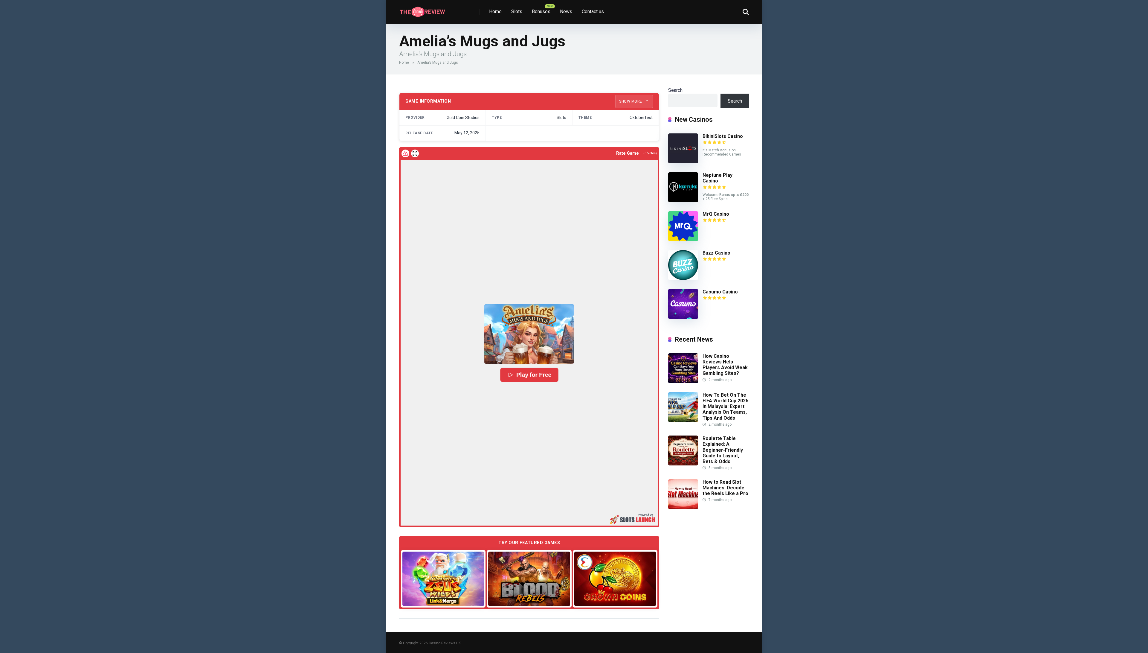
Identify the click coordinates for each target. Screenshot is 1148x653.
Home (495, 11)
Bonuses (541, 11)
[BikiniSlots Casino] (683, 162)
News (566, 11)
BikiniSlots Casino (723, 136)
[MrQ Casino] (683, 239)
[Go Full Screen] (415, 153)
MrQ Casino (716, 214)
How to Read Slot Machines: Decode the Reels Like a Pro (725, 487)
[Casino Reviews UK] (422, 9)
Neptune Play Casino (717, 178)
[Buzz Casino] (683, 278)
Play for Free (533, 375)
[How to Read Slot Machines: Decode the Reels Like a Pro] (683, 507)
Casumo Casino (720, 292)
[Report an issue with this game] (405, 153)
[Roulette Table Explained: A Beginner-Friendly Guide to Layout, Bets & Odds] (683, 464)
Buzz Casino (716, 253)
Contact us (593, 11)
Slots (516, 11)
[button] (529, 334)
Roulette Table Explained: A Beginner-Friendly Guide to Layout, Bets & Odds (723, 450)
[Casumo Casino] (683, 317)
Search (675, 90)
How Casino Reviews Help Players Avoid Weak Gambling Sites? (725, 364)
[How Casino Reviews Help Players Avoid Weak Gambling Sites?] (683, 381)
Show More (631, 101)
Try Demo (443, 579)
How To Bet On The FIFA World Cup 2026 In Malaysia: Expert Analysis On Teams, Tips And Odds (725, 406)
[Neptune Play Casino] (683, 200)
